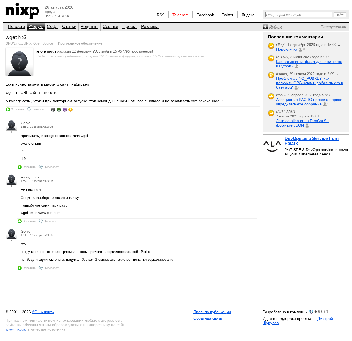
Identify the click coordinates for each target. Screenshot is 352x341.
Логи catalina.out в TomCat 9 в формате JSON (302, 123)
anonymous (46, 51)
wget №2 (16, 37)
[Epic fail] (53, 109)
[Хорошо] (65, 109)
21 (304, 49)
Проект (129, 26)
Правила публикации (212, 312)
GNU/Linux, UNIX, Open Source (29, 43)
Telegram (180, 15)
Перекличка (286, 49)
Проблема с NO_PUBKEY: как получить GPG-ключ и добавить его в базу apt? (309, 82)
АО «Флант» (43, 312)
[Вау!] (70, 109)
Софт (52, 26)
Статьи (69, 26)
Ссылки (110, 26)
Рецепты (89, 26)
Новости (16, 26)
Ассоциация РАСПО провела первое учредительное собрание (309, 101)
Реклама (150, 26)
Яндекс (247, 15)
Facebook (205, 15)
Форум (36, 26)
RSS (160, 15)
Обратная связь (207, 318)
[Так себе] (59, 109)
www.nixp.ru (16, 329)
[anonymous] (19, 74)
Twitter (227, 15)
